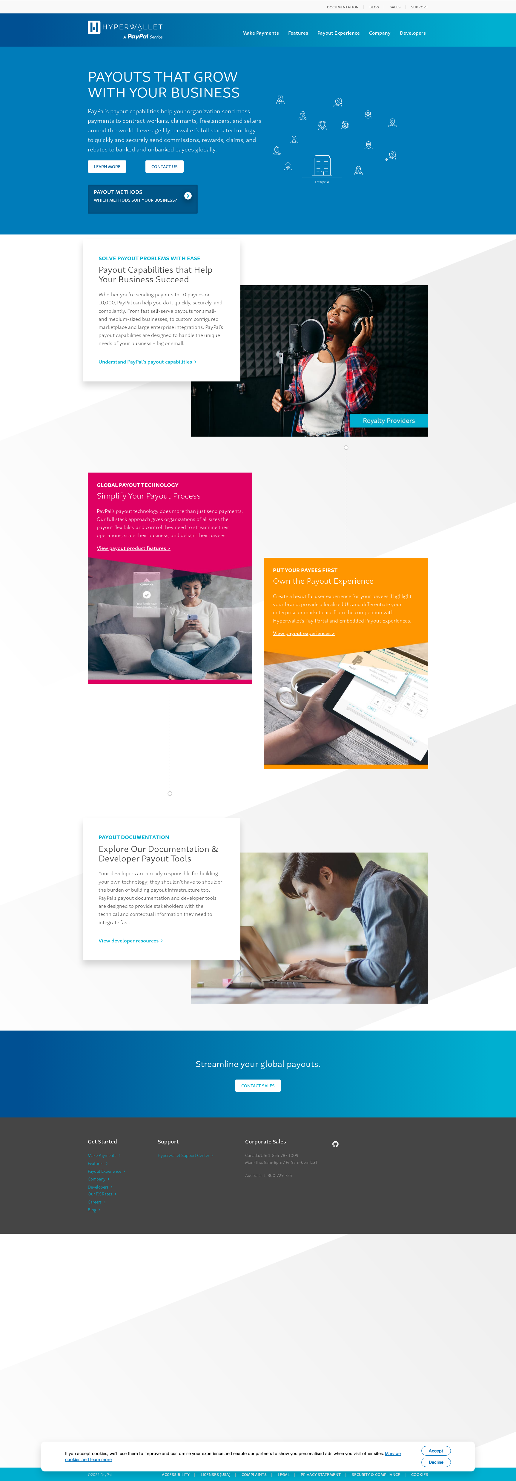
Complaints (254, 1474)
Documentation (343, 7)
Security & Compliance (376, 1474)
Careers (95, 1201)
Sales (395, 7)
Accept (436, 1450)
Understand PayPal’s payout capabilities (145, 361)
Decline (436, 1462)
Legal (284, 1474)
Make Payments (260, 32)
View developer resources (129, 940)
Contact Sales (258, 1085)
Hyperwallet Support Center (183, 1155)
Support (419, 7)
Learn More (107, 166)
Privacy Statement (321, 1474)
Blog (374, 7)
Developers (413, 32)
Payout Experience (338, 32)
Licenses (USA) (216, 1474)
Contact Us (164, 166)
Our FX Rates (100, 1193)
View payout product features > (134, 548)
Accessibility (176, 1474)
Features (298, 32)
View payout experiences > (304, 633)
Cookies (419, 1474)
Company (380, 32)
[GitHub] (335, 1143)
